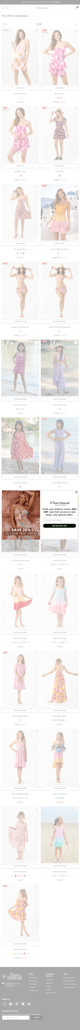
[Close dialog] (76, 492)
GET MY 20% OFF (59, 526)
